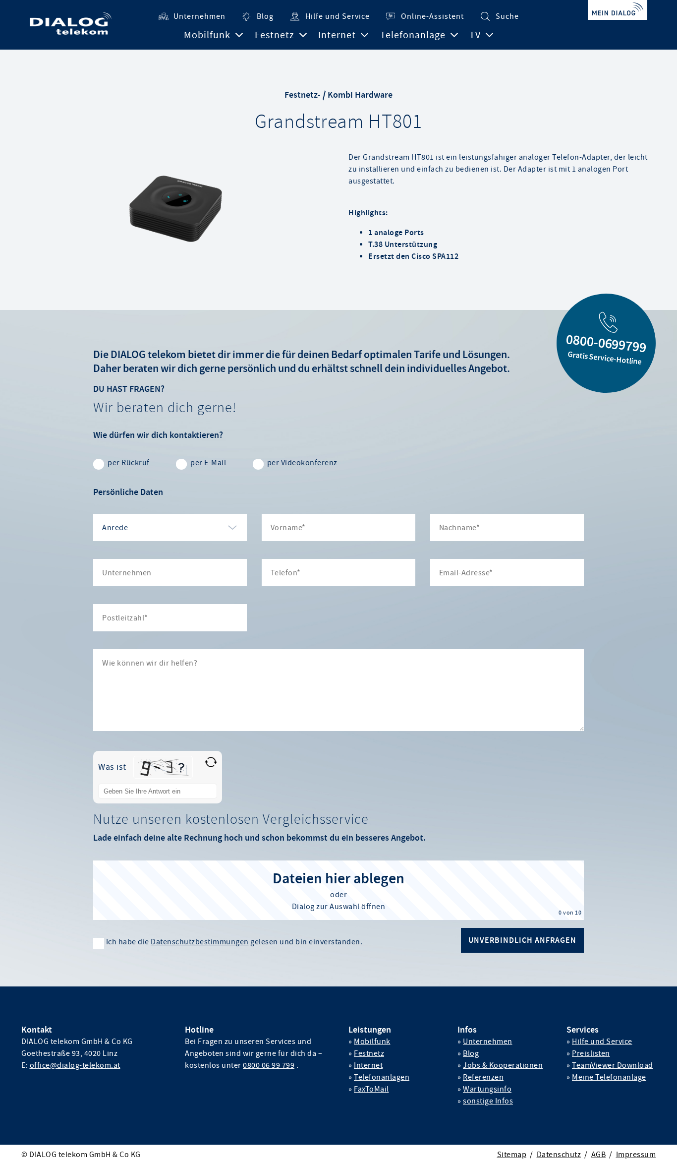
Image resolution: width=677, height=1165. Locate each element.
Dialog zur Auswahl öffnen (339, 907)
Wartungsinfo (487, 1089)
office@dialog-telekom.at (75, 1065)
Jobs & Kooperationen (503, 1065)
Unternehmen (199, 16)
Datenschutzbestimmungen (200, 942)
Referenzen (483, 1077)
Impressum (636, 1155)
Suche (507, 16)
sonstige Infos (488, 1101)
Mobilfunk (207, 35)
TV (475, 35)
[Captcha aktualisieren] (211, 762)
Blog (265, 16)
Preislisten (591, 1053)
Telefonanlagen (381, 1077)
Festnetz (274, 35)
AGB (598, 1155)
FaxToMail (371, 1089)
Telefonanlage (413, 35)
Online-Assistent (432, 16)
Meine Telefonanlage (609, 1077)
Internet (337, 35)
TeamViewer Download (612, 1065)
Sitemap (512, 1155)
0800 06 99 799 (268, 1065)
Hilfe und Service (337, 16)
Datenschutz (559, 1155)
